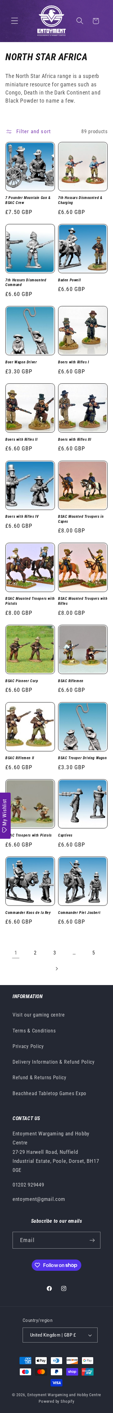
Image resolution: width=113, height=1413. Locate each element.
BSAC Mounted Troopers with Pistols (30, 601)
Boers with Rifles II (21, 439)
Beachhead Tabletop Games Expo (49, 1093)
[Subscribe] (92, 1240)
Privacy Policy (28, 1046)
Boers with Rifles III (74, 439)
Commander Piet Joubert (79, 912)
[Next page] (57, 969)
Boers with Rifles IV (22, 516)
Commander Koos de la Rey (28, 912)
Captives (65, 835)
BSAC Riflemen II (19, 758)
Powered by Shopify (56, 1401)
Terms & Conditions (34, 1031)
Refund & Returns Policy (40, 1077)
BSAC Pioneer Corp (21, 681)
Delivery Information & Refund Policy (54, 1062)
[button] (15, 21)
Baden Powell (69, 280)
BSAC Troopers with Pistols (28, 835)
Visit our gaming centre (39, 1015)
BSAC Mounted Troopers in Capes (81, 519)
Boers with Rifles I (73, 362)
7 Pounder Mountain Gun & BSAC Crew (28, 200)
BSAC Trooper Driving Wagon (82, 758)
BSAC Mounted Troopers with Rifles (83, 601)
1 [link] (15, 952)
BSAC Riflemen (70, 681)
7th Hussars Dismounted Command (25, 282)
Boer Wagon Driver (21, 362)
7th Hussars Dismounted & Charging (80, 200)
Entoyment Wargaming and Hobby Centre (64, 1394)
